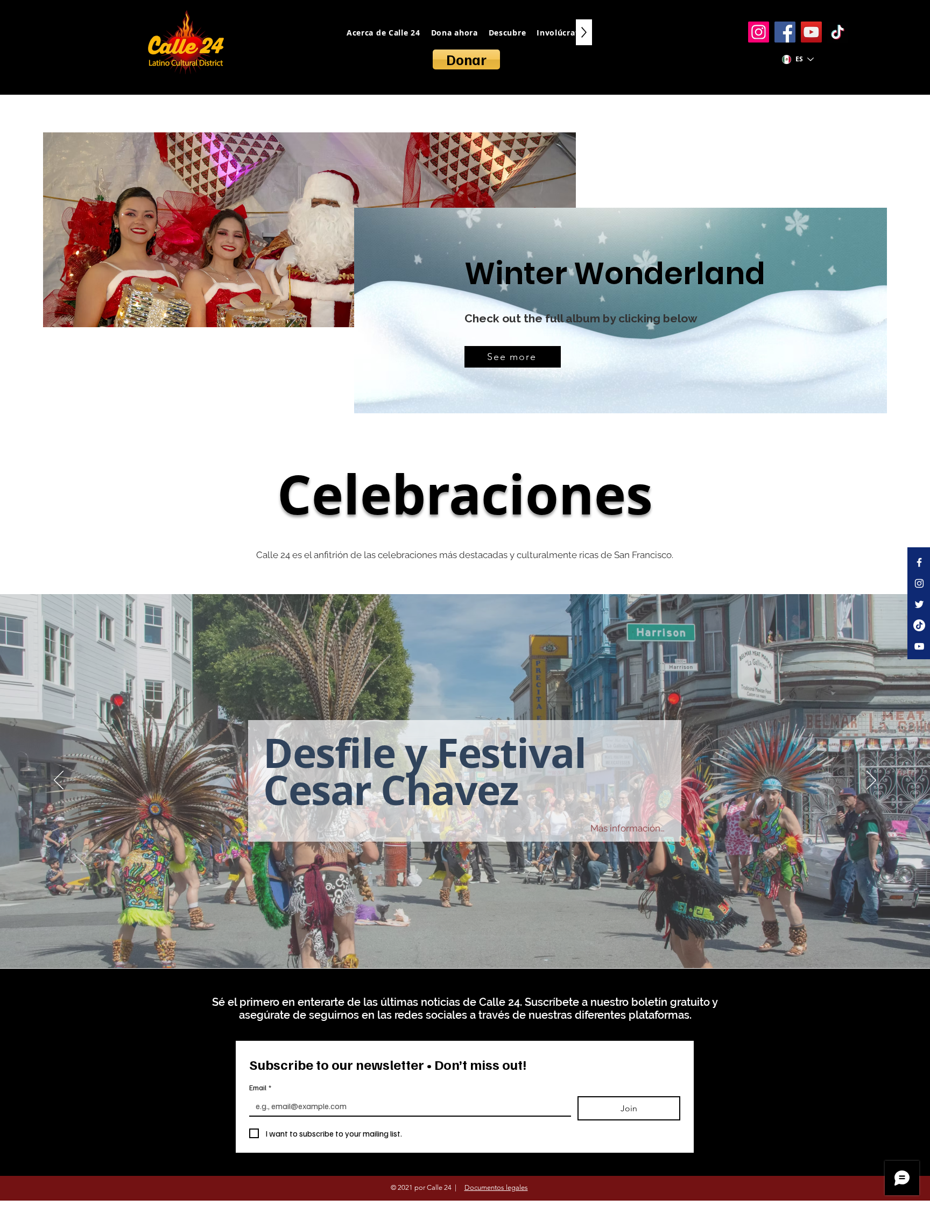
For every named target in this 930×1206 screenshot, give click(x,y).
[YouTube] (811, 32)
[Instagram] (758, 32)
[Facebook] (784, 32)
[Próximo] (871, 781)
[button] (605, 883)
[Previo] (59, 781)
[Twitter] (919, 604)
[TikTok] (837, 32)
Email (260, 1087)
